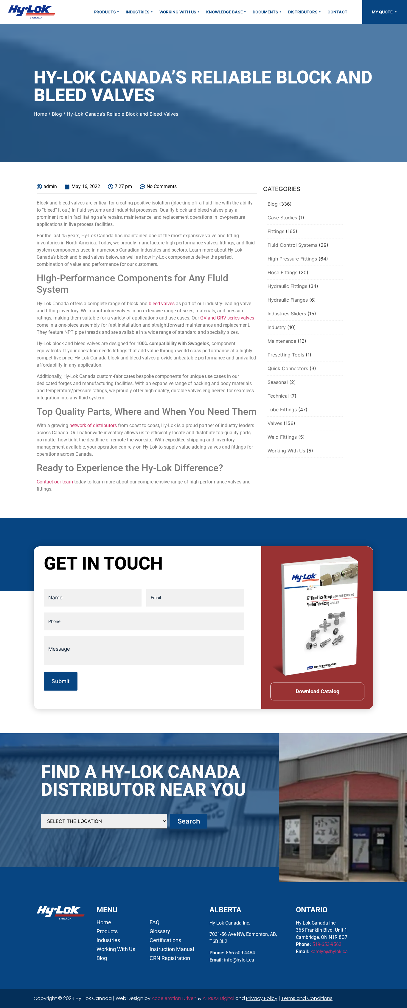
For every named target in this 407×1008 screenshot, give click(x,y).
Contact (337, 12)
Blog (57, 114)
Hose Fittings (282, 272)
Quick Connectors (288, 368)
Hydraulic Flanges (288, 300)
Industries (138, 12)
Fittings (276, 231)
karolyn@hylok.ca (329, 951)
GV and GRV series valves (227, 318)
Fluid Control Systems (292, 245)
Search (189, 821)
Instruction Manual (172, 949)
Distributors (303, 12)
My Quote (383, 12)
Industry (277, 327)
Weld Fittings (282, 437)
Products (105, 12)
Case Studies (282, 218)
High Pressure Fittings (292, 259)
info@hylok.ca (239, 960)
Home (40, 114)
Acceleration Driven (174, 998)
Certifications (165, 940)
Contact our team (55, 482)
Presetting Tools (286, 355)
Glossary (160, 931)
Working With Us (177, 12)
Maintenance (282, 341)
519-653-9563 (326, 944)
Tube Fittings (282, 409)
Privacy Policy (261, 998)
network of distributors (93, 425)
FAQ (154, 922)
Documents (265, 12)
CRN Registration (170, 958)
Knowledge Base (224, 12)
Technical (278, 396)
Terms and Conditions (307, 998)
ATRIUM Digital (218, 998)
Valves (275, 423)
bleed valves (162, 303)
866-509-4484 (240, 953)
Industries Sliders (287, 314)
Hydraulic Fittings (287, 286)
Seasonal (278, 382)
